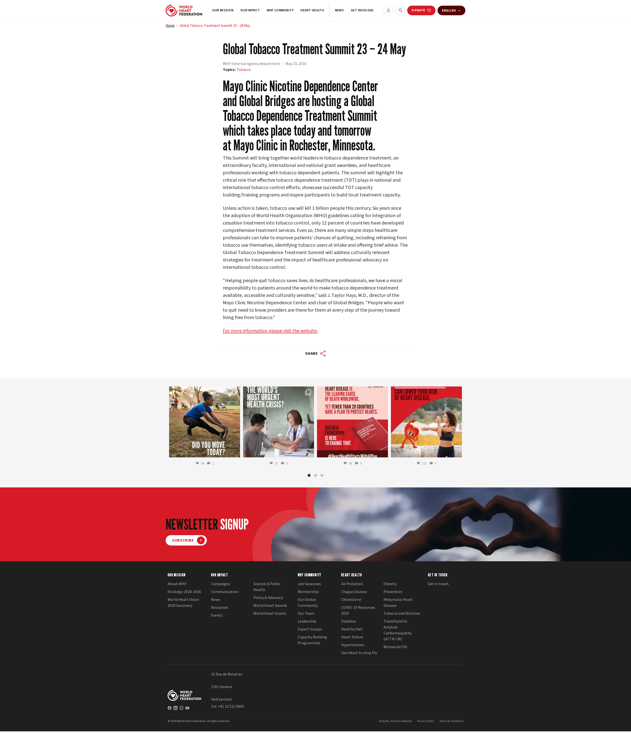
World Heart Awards (270, 605)
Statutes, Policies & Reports (395, 721)
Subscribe (183, 540)
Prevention (393, 591)
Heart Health (312, 10)
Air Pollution (352, 584)
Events (217, 615)
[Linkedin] (175, 708)
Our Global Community (308, 602)
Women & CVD (395, 647)
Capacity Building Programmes (312, 640)
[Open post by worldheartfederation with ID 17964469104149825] (278, 421)
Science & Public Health (266, 587)
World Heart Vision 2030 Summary (183, 602)
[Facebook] (170, 708)
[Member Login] (388, 11)
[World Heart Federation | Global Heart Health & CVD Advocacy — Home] (184, 10)
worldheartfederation (203, 391)
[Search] (400, 11)
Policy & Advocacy (268, 597)
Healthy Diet (352, 629)
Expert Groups (310, 629)
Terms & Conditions (451, 721)
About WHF (177, 584)
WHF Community (280, 10)
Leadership (307, 621)
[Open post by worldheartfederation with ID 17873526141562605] (204, 421)
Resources (219, 607)
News (339, 10)
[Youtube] (187, 708)
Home (170, 25)
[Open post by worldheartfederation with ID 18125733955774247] (426, 421)
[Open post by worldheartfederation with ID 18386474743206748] (352, 421)
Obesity (390, 584)
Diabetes (348, 621)
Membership (308, 591)
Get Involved (362, 10)
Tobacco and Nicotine (402, 613)
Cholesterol (351, 599)
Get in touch (438, 584)
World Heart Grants (269, 613)
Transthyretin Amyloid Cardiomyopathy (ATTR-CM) (398, 630)
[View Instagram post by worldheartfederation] (235, 451)
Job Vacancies (309, 584)
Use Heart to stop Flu (359, 653)
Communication (224, 591)
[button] (309, 475)
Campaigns (220, 584)
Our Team (306, 613)
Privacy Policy (425, 721)
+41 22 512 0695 (231, 706)
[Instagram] (181, 708)
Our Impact (250, 10)
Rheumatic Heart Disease (398, 602)
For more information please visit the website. (270, 330)
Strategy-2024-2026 (184, 591)
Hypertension (352, 645)
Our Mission (222, 10)
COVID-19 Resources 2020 (358, 610)
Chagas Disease (354, 591)
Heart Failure (352, 637)
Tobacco (244, 69)
